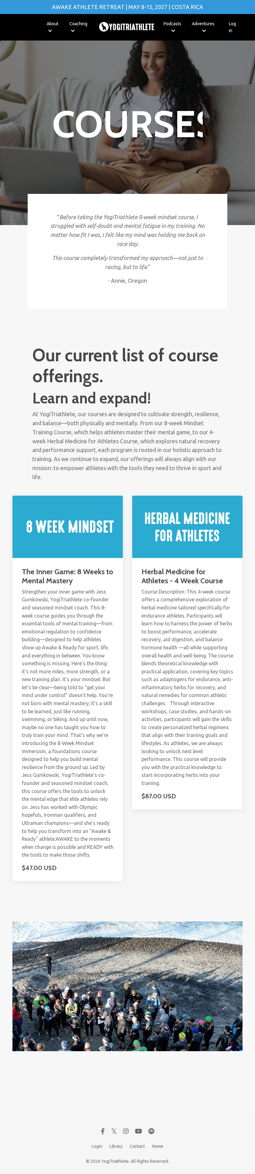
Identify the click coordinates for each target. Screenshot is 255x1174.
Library (116, 1146)
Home (157, 1146)
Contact (137, 1146)
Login (97, 1146)
